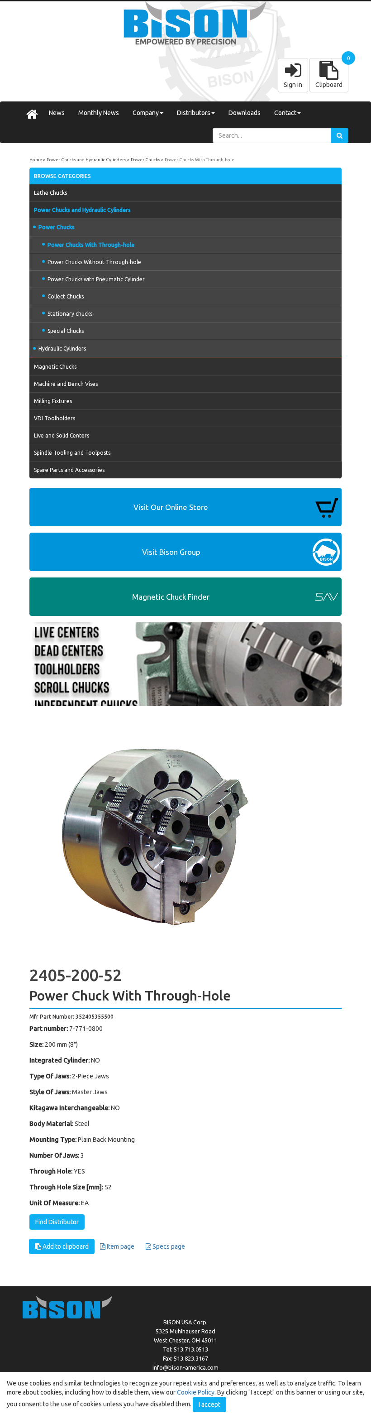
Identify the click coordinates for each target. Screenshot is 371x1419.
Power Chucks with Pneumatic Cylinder (96, 279)
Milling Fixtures (53, 401)
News (57, 112)
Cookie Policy (195, 1392)
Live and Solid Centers (61, 435)
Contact (285, 112)
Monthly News (98, 112)
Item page (119, 1246)
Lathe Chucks (50, 193)
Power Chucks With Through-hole (199, 159)
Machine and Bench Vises (66, 384)
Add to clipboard (65, 1246)
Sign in (293, 84)
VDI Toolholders (54, 418)
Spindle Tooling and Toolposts (72, 453)
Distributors (193, 112)
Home (35, 159)
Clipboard (328, 84)
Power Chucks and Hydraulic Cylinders (86, 159)
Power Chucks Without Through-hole (94, 262)
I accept (209, 1404)
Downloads (244, 112)
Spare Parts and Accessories (69, 470)
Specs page (168, 1246)
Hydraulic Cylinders (62, 348)
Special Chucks (66, 331)
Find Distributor (57, 1222)
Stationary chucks (70, 314)
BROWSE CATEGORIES (62, 176)
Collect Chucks (66, 296)
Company (146, 112)
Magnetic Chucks (55, 367)
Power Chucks (145, 159)
